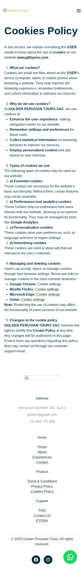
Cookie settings (47, 289)
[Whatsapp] (70, 557)
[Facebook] (36, 559)
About (42, 452)
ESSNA (42, 521)
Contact (42, 462)
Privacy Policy (42, 486)
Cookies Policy (42, 491)
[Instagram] (48, 559)
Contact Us (42, 515)
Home (42, 447)
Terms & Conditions (42, 481)
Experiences (42, 457)
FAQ (42, 510)
